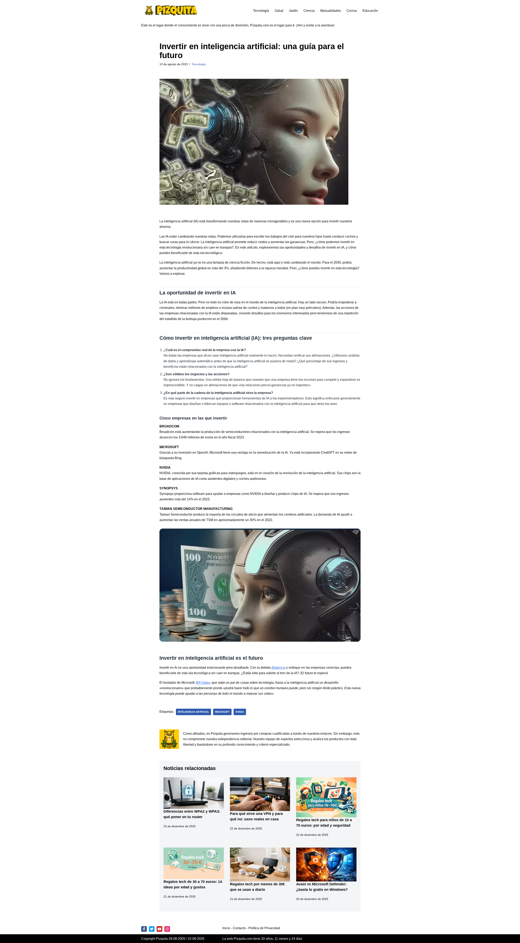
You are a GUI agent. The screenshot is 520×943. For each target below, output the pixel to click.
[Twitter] (152, 929)
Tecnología (261, 10)
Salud (279, 10)
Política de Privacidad (264, 928)
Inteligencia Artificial (193, 711)
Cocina (352, 10)
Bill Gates (203, 682)
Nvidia (240, 711)
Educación (370, 10)
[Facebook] (144, 929)
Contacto (239, 928)
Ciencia (309, 10)
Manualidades (330, 10)
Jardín (293, 10)
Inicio (226, 928)
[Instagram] (167, 929)
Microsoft (222, 711)
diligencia (278, 667)
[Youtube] (159, 929)
